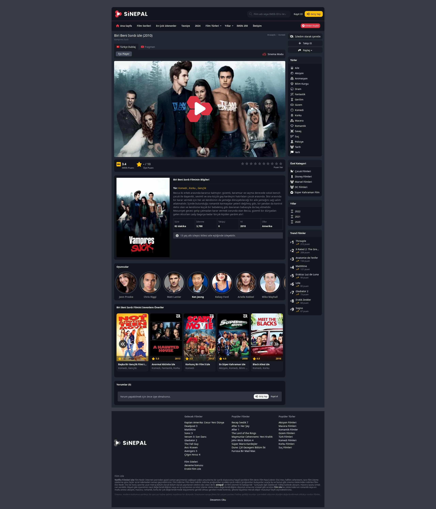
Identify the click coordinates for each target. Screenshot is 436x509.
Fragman (149, 46)
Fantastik (300, 94)
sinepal (219, 484)
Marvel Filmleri (303, 181)
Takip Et (307, 43)
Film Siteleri (191, 461)
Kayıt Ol (298, 14)
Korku (192, 188)
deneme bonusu (193, 465)
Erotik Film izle (192, 468)
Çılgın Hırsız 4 (192, 454)
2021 (297, 216)
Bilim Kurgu (302, 83)
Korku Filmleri (286, 443)
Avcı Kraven (191, 447)
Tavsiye (185, 25)
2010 (243, 226)
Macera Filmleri (287, 426)
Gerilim (299, 99)
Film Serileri (144, 25)
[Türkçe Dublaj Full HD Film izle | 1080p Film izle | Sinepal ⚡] (131, 14)
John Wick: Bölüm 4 (242, 440)
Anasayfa (271, 34)
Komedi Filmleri (288, 440)
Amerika (267, 226)
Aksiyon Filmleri (288, 422)
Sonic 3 (188, 433)
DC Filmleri (301, 187)
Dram (298, 89)
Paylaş (306, 50)
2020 (297, 221)
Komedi (281, 34)
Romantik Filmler (288, 429)
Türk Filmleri (286, 436)
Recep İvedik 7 (240, 422)
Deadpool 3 (190, 426)
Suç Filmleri (285, 447)
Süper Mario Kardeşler (245, 443)
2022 (297, 211)
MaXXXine (190, 429)
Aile (297, 68)
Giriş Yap (316, 14)
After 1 (235, 429)
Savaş (298, 131)
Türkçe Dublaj (127, 46)
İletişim (257, 25)
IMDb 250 (242, 25)
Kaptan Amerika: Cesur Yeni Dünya (204, 422)
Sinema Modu (276, 54)
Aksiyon (299, 73)
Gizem (298, 104)
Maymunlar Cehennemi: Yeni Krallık (252, 436)
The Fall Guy (191, 443)
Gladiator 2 (190, 440)
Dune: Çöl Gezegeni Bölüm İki (249, 447)
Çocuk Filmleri (303, 171)
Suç (297, 136)
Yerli (297, 152)
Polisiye (299, 141)
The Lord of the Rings (244, 433)
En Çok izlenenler (166, 25)
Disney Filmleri (303, 176)
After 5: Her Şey (240, 426)
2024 (197, 25)
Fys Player (123, 53)
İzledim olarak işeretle (307, 36)
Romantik (300, 125)
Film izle (278, 487)
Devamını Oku (218, 499)
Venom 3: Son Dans (195, 436)
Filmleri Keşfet (312, 25)
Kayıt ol (274, 396)
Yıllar (228, 25)
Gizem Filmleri (287, 433)
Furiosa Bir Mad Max (243, 451)
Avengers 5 (190, 451)
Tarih (298, 147)
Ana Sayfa (126, 25)
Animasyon (301, 78)
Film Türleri (212, 25)
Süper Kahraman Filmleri (307, 192)
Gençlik (202, 188)
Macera (299, 120)
